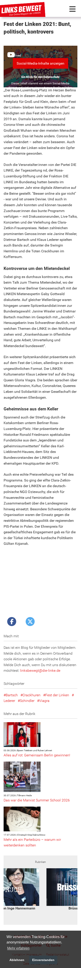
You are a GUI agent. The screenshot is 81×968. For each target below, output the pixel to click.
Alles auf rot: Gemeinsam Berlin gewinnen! (37, 755)
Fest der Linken (57, 695)
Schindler (27, 701)
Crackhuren (31, 695)
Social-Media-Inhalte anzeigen (40, 63)
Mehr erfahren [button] (18, 948)
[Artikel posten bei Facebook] (11, 621)
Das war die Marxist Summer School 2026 (37, 800)
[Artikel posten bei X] (30, 621)
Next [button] (72, 889)
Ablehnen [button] (16, 960)
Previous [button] (8, 889)
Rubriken (40, 862)
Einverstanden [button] (43, 960)
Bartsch (12, 695)
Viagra (44, 701)
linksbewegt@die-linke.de (40, 670)
